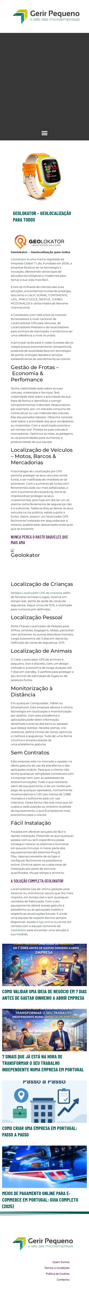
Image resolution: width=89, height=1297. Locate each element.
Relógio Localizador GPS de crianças (36, 593)
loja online (46, 922)
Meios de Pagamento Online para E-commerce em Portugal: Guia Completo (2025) (40, 1199)
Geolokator (19, 259)
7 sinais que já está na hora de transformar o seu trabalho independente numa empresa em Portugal (43, 1062)
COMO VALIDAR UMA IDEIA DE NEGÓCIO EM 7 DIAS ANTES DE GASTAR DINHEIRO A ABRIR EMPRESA (44, 994)
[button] (44, 133)
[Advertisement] (44, 81)
